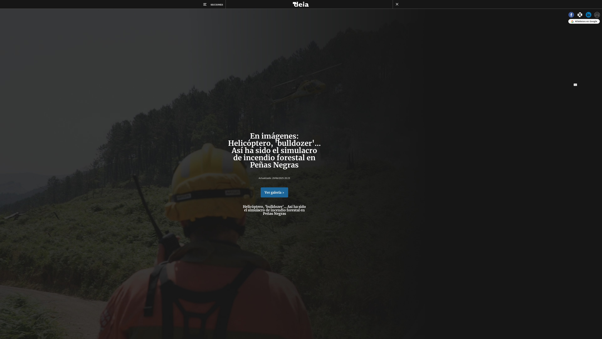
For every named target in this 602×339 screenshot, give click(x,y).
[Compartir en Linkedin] (588, 15)
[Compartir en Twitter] (580, 15)
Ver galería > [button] (274, 192)
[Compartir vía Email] (597, 15)
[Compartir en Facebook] (571, 15)
